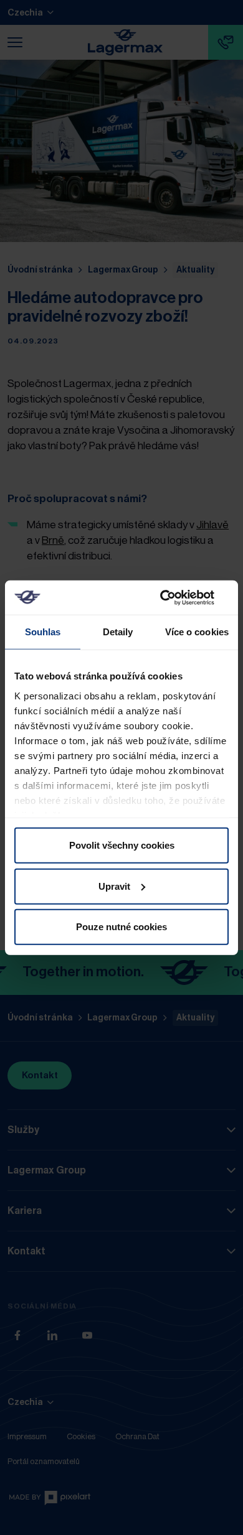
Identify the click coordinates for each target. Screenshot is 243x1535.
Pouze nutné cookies (121, 926)
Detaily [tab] (118, 632)
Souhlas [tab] (43, 632)
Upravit (114, 885)
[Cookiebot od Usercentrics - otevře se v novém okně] (175, 597)
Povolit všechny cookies (121, 845)
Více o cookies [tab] (197, 632)
